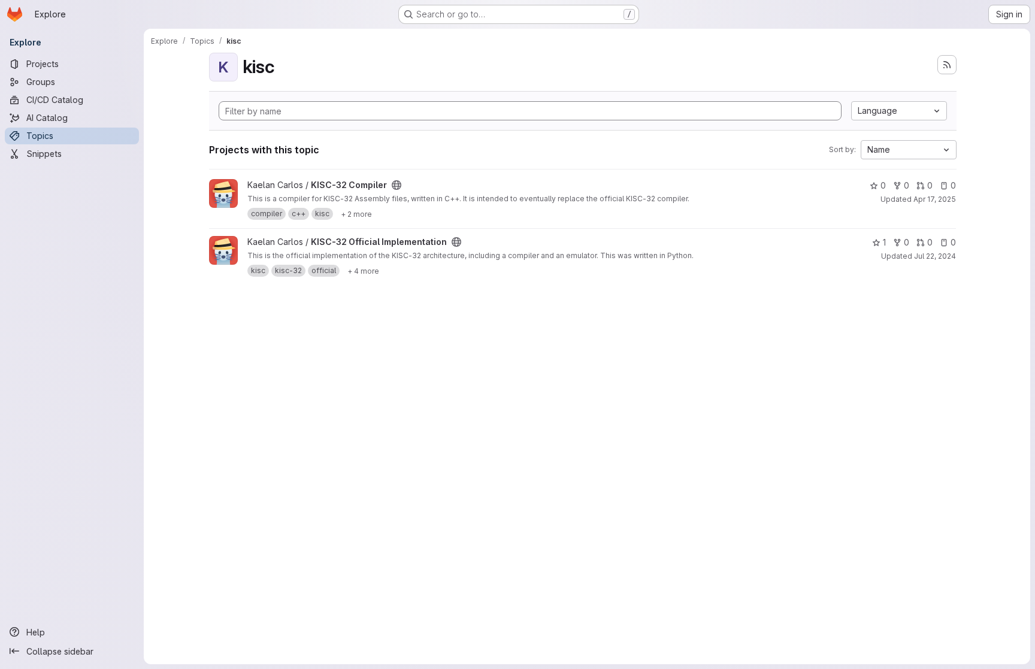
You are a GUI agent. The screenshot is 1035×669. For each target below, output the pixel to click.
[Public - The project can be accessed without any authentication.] (396, 185)
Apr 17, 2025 (934, 199)
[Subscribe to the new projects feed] (947, 64)
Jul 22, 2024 (935, 256)
